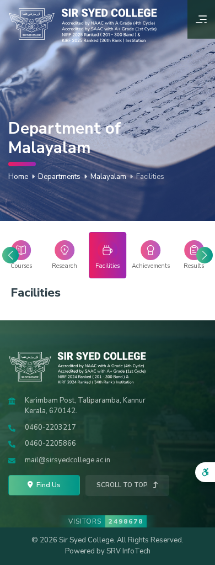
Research (64, 266)
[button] (204, 255)
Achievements (150, 266)
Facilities (107, 266)
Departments (59, 177)
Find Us (48, 484)
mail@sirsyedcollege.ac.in (67, 460)
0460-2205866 (50, 443)
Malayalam (108, 177)
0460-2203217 (50, 427)
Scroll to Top (122, 484)
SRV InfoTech (128, 551)
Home (18, 177)
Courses (21, 266)
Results (194, 266)
